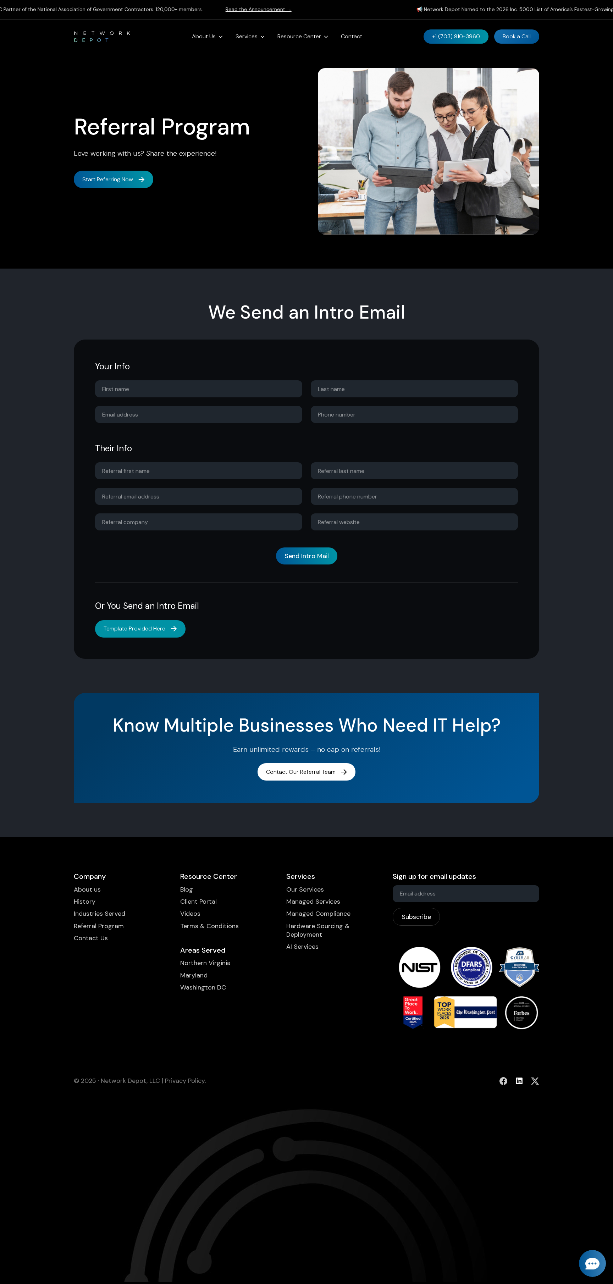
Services (247, 36)
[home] (102, 36)
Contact (351, 36)
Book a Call (517, 36)
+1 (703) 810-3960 (456, 36)
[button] (207, 36)
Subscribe (416, 917)
